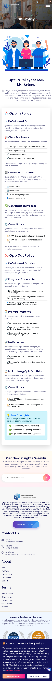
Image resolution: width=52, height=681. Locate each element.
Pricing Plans (7, 574)
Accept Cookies (13, 676)
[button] (48, 5)
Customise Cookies (38, 676)
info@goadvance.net (14, 542)
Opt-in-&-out (7, 603)
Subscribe (46, 477)
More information (14, 670)
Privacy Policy (7, 593)
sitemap (5, 607)
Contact (5, 581)
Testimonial (6, 577)
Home (4, 567)
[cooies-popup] (49, 669)
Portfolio (5, 571)
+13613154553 (12, 548)
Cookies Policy (7, 600)
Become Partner (25, 524)
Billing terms (7, 597)
